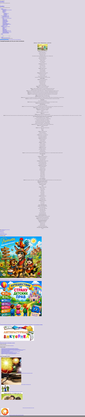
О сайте (2, 34)
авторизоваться (12, 345)
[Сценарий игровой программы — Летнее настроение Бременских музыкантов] (21, 277)
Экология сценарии (5, 19)
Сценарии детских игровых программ (7, 18)
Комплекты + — (4, 10)
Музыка (3, 12)
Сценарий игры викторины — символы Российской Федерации (8, 353)
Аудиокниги (5, 14)
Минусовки (4, 11)
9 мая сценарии (4, 22)
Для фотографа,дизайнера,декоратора (5, 26)
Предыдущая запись (2, 230)
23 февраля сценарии (5, 20)
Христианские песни (6, 13)
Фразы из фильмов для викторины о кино (26, 384)
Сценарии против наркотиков (6, 23)
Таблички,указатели (5, 31)
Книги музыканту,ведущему (6, 16)
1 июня (9, 39)
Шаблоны (4, 28)
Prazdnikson (2, 1)
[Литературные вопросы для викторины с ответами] (17, 340)
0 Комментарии (19, 39)
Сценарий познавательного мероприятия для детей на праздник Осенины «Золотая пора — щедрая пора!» (13, 349)
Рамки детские (4, 29)
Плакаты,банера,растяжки (6, 32)
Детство (16, 39)
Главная (2, 8)
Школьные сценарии (5, 25)
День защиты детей (13, 39)
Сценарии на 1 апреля (5, 24)
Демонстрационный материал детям (7, 30)
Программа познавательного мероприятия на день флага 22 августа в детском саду (10, 351)
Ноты (2, 33)
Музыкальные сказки (6, 15)
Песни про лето (2, 231)
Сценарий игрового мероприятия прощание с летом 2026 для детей (9, 352)
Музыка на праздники (3, 9)
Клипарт (4, 27)
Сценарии (2, 17)
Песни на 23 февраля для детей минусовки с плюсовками (15, 391)
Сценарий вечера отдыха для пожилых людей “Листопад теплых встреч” (9, 348)
